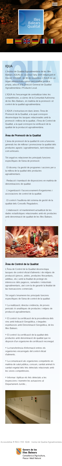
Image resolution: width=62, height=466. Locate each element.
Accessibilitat (6, 442)
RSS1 (17, 442)
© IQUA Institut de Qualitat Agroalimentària (42, 442)
